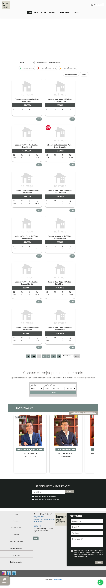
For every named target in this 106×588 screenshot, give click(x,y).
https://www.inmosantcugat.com (44, 519)
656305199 (37, 526)
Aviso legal (16, 555)
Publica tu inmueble (71, 74)
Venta (36, 12)
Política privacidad (16, 548)
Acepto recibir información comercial (47, 500)
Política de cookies (16, 562)
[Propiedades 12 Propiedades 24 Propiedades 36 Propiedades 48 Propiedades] (67, 356)
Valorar (53, 393)
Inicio (30, 12)
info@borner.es (39, 517)
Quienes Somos (64, 12)
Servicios (52, 12)
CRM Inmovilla (57, 579)
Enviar (69, 491)
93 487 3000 (38, 522)
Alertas (84, 74)
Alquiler (43, 12)
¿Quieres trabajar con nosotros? (83, 413)
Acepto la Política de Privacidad (45, 497)
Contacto (75, 12)
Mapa (35, 538)
